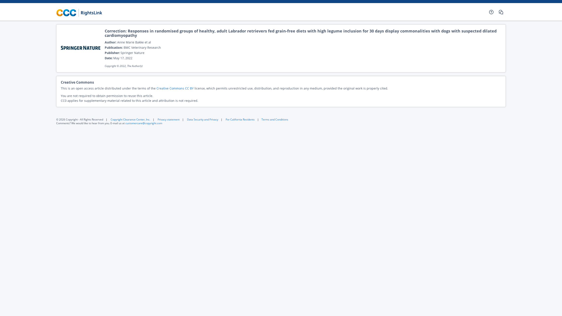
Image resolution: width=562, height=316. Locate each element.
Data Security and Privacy (202, 119)
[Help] (491, 12)
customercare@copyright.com (143, 123)
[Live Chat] (501, 12)
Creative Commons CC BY (175, 88)
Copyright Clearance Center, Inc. (130, 119)
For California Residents (240, 119)
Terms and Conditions (274, 119)
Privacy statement (169, 119)
